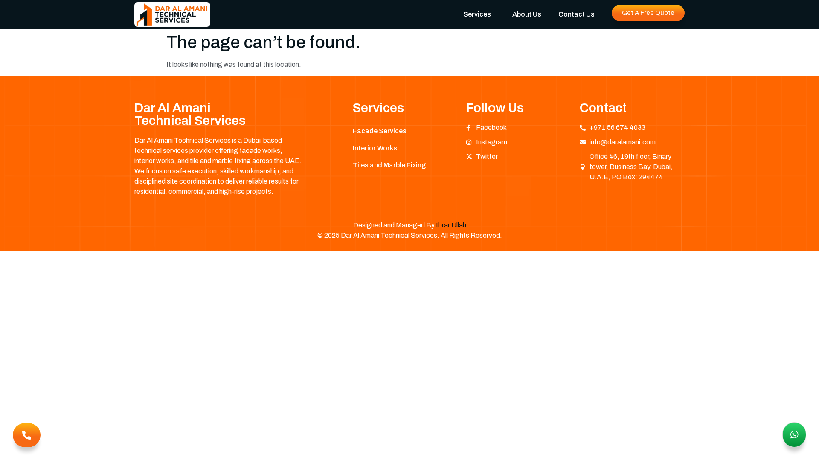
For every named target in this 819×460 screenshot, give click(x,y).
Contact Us (576, 14)
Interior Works (375, 148)
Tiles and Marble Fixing (389, 165)
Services (477, 14)
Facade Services (380, 131)
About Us (526, 14)
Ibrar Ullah (451, 225)
